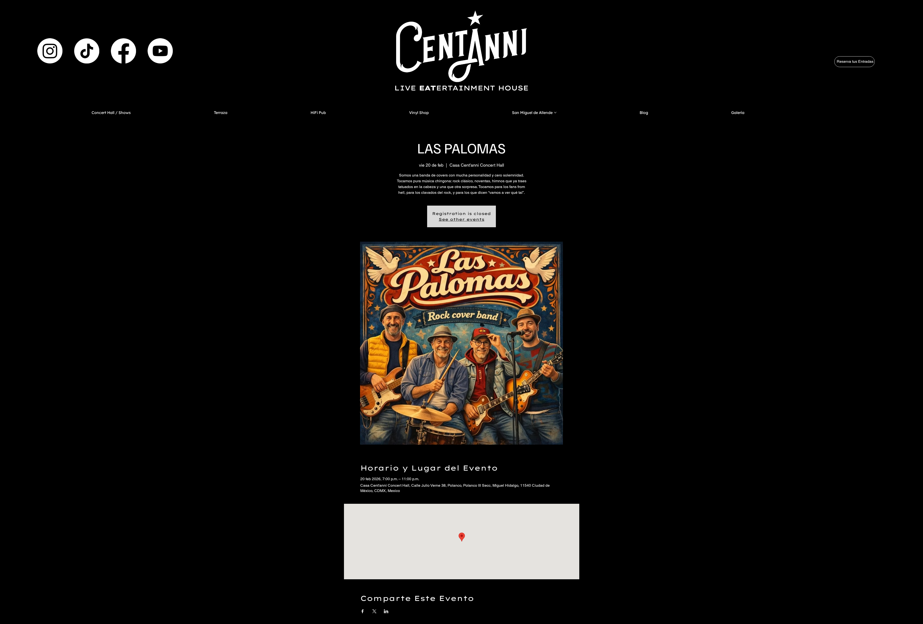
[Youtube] (160, 50)
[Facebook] (123, 50)
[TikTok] (86, 50)
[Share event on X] (374, 611)
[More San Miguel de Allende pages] (555, 112)
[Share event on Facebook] (362, 611)
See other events (461, 219)
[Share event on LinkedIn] (386, 611)
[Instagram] (49, 50)
